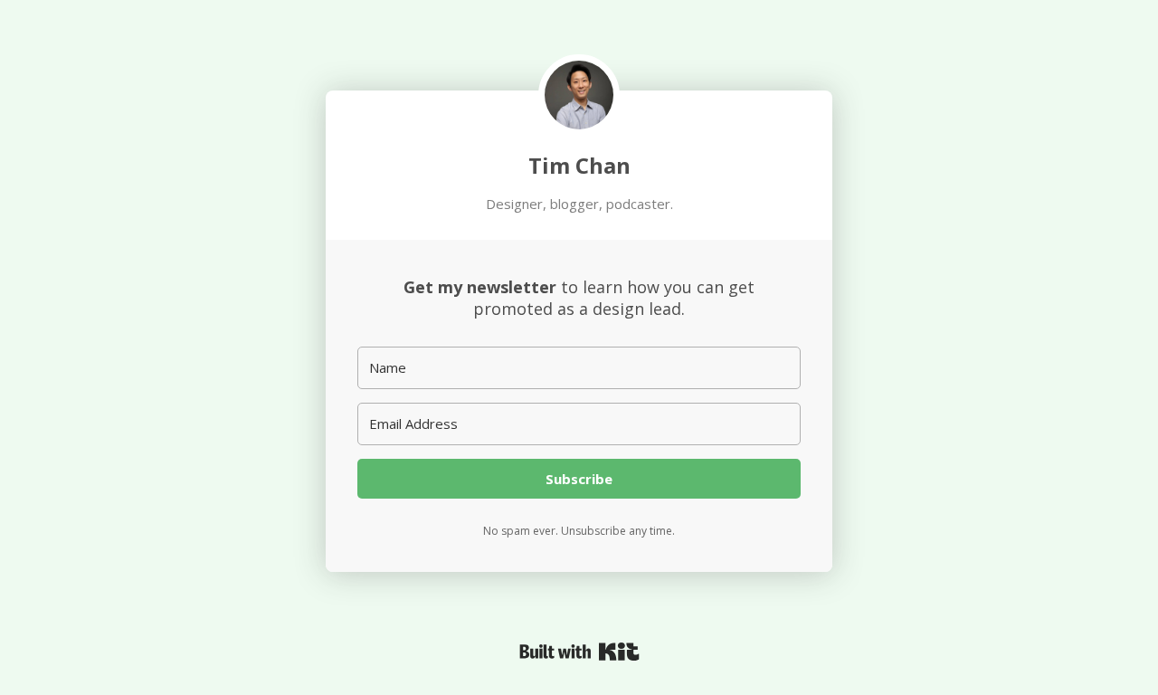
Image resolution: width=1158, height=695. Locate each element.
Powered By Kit (579, 651)
